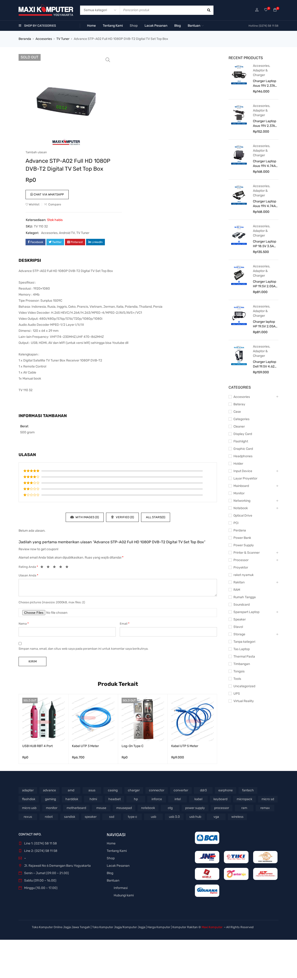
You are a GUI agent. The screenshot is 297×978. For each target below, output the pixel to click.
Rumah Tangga (244, 597)
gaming (50, 799)
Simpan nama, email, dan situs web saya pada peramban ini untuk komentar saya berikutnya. (83, 648)
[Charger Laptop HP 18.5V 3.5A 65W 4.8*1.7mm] (239, 234)
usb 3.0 (174, 817)
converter (181, 790)
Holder (238, 464)
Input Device (242, 471)
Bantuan (113, 880)
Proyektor (240, 567)
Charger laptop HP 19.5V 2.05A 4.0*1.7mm (264, 324)
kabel (198, 799)
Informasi (121, 888)
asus (91, 790)
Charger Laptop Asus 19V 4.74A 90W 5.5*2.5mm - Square (264, 163)
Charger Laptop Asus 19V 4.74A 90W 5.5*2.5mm (264, 203)
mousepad (124, 808)
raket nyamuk (243, 575)
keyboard (220, 799)
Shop (111, 858)
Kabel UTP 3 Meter (85, 746)
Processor (241, 560)
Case (237, 412)
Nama (24, 623)
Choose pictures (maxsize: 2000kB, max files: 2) (52, 602)
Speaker (239, 619)
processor (221, 808)
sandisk (69, 817)
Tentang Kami (117, 851)
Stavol (238, 627)
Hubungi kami (124, 895)
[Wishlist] (266, 10)
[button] (107, 59)
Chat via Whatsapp (48, 194)
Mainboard (241, 486)
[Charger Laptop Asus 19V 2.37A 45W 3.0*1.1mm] (239, 74)
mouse (101, 808)
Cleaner (239, 426)
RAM (236, 590)
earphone (225, 790)
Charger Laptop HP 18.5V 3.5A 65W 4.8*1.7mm (264, 244)
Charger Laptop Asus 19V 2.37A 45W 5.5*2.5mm (264, 123)
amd (71, 790)
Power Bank (242, 538)
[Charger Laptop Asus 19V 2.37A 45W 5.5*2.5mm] (239, 114)
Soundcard (241, 605)
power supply (195, 808)
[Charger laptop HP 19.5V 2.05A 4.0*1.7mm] (239, 315)
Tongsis (239, 671)
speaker (91, 817)
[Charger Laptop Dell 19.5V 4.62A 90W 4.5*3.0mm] (239, 355)
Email (124, 623)
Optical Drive (242, 516)
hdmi (93, 799)
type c (132, 817)
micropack (244, 799)
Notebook (240, 508)
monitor (51, 808)
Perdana (239, 530)
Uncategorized (244, 686)
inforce (157, 799)
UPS (236, 694)
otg (170, 808)
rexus (28, 817)
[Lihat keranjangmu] (275, 10)
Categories (241, 419)
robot (49, 817)
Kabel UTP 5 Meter (184, 746)
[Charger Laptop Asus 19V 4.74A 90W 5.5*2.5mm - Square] (239, 154)
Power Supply (243, 545)
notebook (148, 808)
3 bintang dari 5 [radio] (55, 567)
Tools (237, 679)
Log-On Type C (132, 746)
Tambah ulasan (36, 152)
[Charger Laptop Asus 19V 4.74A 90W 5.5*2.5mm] (239, 194)
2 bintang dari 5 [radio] (49, 567)
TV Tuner (62, 39)
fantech (248, 790)
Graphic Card (243, 449)
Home (111, 843)
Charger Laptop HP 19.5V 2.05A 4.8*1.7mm (264, 284)
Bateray (239, 404)
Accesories (44, 39)
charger (134, 790)
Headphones (242, 456)
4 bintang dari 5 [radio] (62, 567)
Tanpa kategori (244, 642)
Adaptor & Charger (260, 72)
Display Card (242, 434)
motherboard (76, 808)
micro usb (29, 808)
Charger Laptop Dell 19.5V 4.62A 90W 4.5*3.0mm (265, 364)
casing (113, 790)
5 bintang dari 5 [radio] (68, 567)
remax (265, 808)
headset (114, 799)
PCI (236, 523)
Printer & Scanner (246, 553)
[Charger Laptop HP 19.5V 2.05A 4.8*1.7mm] (239, 275)
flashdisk (28, 799)
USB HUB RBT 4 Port (37, 746)
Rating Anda (28, 567)
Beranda (25, 39)
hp (136, 799)
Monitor (239, 493)
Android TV (67, 233)
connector (156, 790)
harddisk (71, 799)
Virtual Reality (243, 701)
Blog (110, 873)
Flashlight (240, 441)
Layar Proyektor (245, 478)
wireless (237, 817)
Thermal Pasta (244, 656)
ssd (111, 817)
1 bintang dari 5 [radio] (43, 567)
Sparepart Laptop (246, 612)
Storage (239, 634)
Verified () (124, 517)
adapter (28, 790)
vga (216, 817)
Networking (241, 501)
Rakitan (239, 582)
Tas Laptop (241, 649)
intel (177, 799)
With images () (87, 517)
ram (244, 808)
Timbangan (241, 664)
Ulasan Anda (28, 575)
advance (49, 790)
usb (153, 817)
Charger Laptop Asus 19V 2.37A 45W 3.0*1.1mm (264, 83)
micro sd (267, 799)
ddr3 (203, 790)
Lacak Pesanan (118, 866)
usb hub (195, 817)
